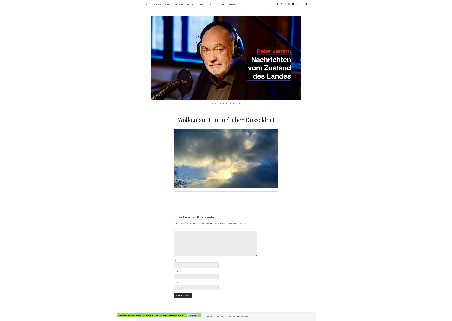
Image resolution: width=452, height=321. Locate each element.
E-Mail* (176, 272)
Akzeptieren (192, 315)
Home (147, 5)
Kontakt (221, 5)
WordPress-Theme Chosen (216, 317)
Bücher (178, 5)
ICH (211, 5)
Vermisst (189, 5)
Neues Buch (157, 5)
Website (176, 283)
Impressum (231, 5)
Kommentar (177, 229)
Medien (201, 5)
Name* (176, 261)
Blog (167, 5)
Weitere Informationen (177, 315)
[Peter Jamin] (226, 97)
